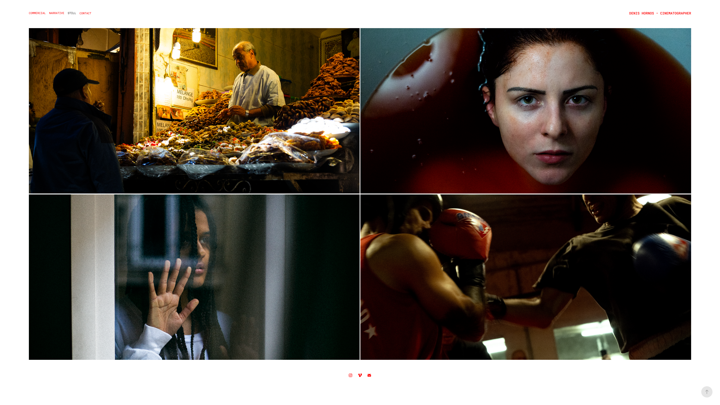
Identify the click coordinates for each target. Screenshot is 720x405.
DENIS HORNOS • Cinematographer (660, 13)
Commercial (37, 13)
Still (72, 13)
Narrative (56, 13)
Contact (85, 13)
